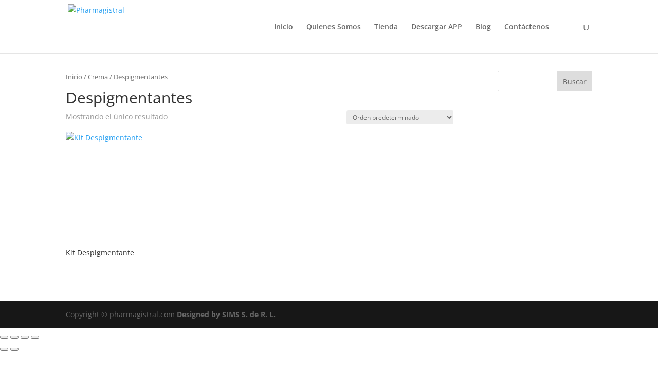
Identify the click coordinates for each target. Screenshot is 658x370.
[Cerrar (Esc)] (35, 337)
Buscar (575, 81)
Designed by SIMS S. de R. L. (226, 314)
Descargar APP (436, 27)
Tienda (386, 27)
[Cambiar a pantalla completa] (14, 337)
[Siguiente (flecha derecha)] (14, 349)
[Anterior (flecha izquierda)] (4, 349)
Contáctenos (526, 27)
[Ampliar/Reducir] (4, 337)
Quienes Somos (333, 27)
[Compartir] (25, 337)
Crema (98, 76)
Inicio (283, 27)
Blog (483, 27)
